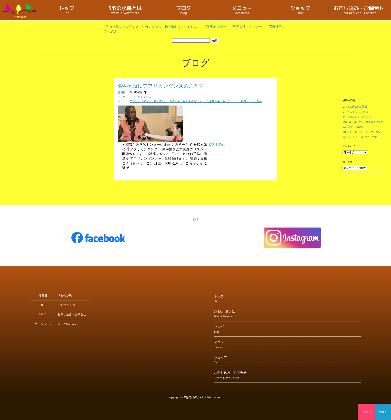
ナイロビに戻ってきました (357, 116)
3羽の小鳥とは (125, 10)
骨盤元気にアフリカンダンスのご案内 (160, 85)
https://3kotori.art (68, 324)
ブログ (183, 10)
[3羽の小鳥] (20, 9)
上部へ (383, 411)
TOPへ (366, 411)
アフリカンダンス (140, 97)
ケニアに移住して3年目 (355, 111)
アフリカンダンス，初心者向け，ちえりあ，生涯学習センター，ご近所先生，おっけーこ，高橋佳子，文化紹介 (196, 101)
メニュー (242, 10)
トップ (66, 10)
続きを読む (217, 144)
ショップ (300, 10)
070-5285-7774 (66, 305)
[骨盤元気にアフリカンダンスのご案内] (150, 141)
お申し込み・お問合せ (358, 10)
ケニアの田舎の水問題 (355, 106)
